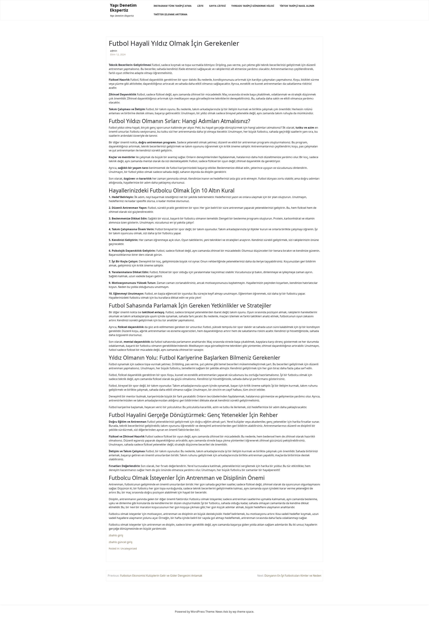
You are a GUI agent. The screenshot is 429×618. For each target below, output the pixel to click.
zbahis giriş (116, 535)
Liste (200, 5)
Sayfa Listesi (217, 5)
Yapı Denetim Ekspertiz (123, 8)
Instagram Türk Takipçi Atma (173, 5)
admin (113, 50)
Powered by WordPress (190, 611)
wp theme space (243, 611)
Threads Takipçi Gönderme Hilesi (252, 5)
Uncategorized (128, 548)
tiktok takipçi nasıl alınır (297, 5)
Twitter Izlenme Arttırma (170, 14)
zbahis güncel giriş (120, 542)
